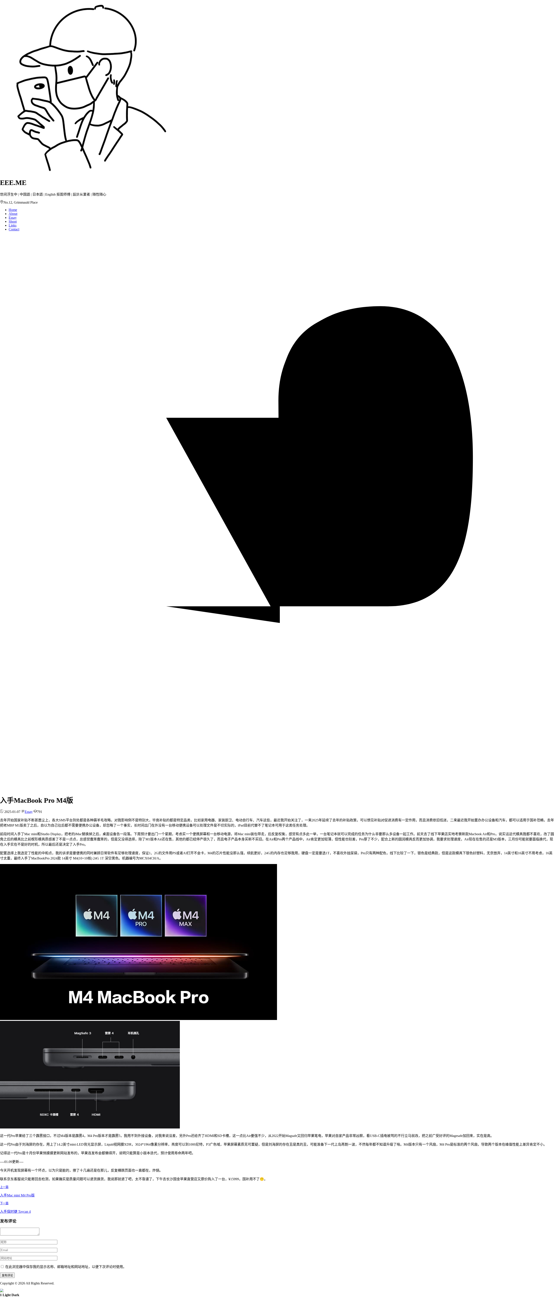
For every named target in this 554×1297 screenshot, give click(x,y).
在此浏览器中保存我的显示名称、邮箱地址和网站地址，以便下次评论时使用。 (65, 1267)
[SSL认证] (1, 1291)
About (13, 214)
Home (13, 210)
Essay (13, 217)
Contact (14, 229)
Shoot (13, 221)
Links (12, 225)
